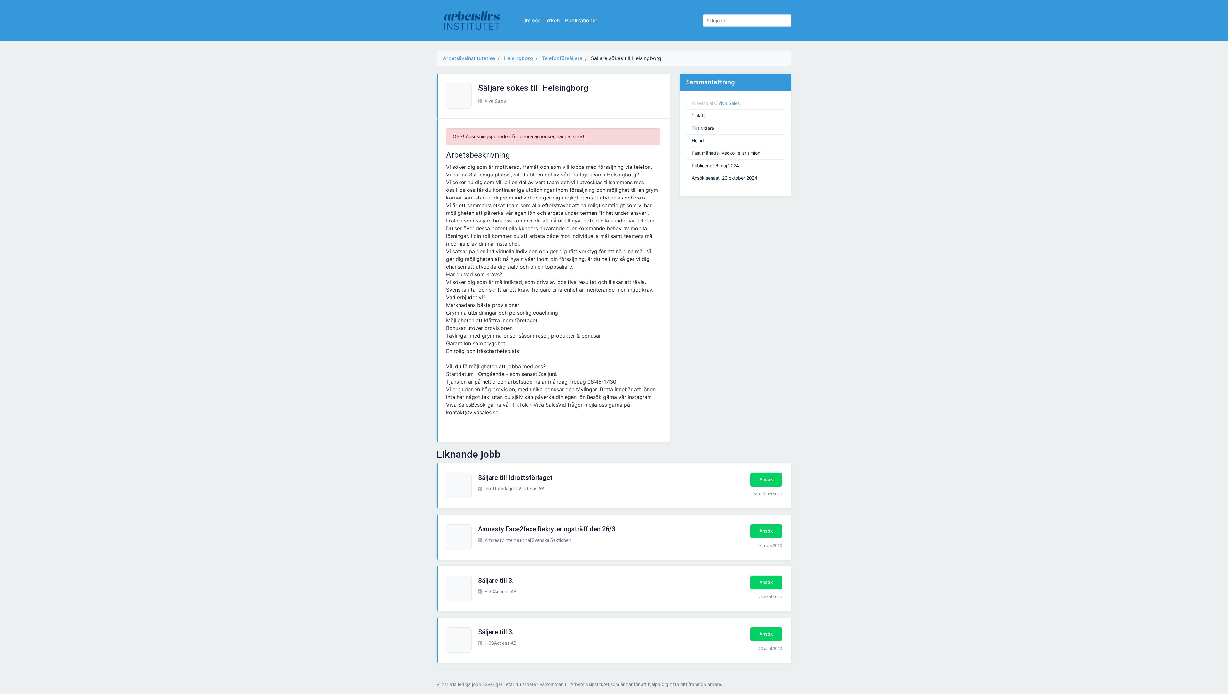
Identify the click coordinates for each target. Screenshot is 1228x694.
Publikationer (581, 20)
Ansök (766, 479)
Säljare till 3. (496, 580)
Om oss (531, 20)
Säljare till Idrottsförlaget (515, 477)
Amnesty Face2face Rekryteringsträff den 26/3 (546, 529)
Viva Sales (729, 103)
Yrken (553, 20)
